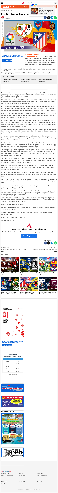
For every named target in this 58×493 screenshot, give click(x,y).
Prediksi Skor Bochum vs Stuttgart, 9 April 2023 (44, 249)
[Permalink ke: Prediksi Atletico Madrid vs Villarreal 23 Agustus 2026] (29, 284)
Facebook (5, 479)
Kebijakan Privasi (42, 474)
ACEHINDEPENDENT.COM (33, 56)
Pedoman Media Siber (7, 474)
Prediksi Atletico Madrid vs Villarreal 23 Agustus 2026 (27, 293)
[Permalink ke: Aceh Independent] (2, 17)
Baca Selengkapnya (7, 60)
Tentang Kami (5, 471)
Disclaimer (22, 474)
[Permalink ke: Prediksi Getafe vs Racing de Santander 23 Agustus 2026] (10, 284)
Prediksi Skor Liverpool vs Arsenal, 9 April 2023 (13, 249)
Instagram (23, 479)
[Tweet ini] (48, 17)
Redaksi (21, 471)
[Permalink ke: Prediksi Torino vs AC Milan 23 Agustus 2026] (10, 264)
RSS (4, 481)
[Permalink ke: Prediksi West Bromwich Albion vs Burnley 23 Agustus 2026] (48, 284)
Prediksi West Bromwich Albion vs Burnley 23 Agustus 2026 (47, 293)
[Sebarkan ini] (45, 17)
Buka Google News (29, 236)
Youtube (40, 479)
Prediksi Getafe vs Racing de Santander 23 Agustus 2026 (8, 293)
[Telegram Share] (51, 17)
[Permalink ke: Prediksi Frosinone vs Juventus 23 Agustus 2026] (29, 264)
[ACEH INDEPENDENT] (29, 2)
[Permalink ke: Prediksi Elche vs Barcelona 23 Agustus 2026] (48, 264)
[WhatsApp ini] (55, 17)
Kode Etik (40, 471)
